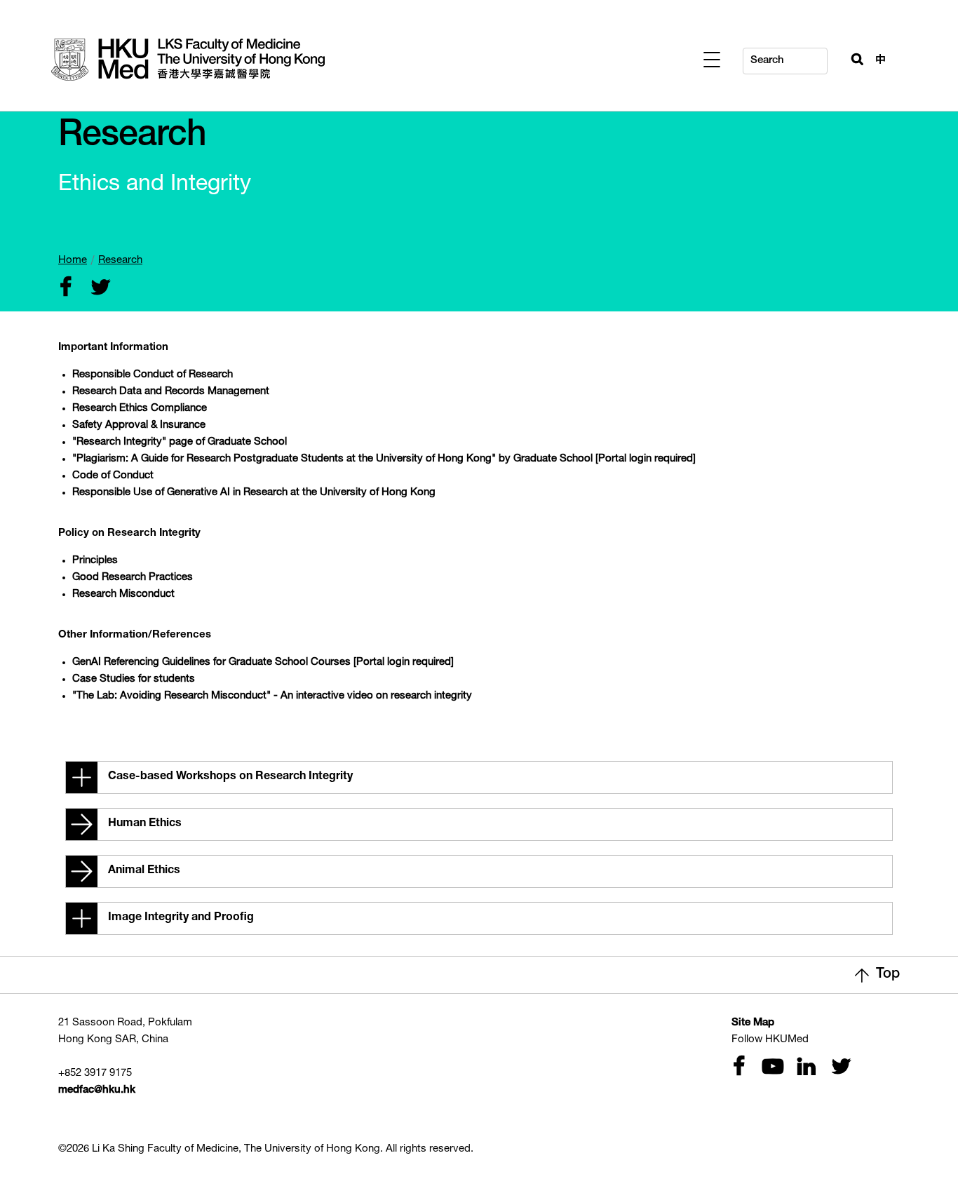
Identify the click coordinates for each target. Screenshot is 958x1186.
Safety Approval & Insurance (138, 425)
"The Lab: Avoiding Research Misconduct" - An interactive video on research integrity (272, 696)
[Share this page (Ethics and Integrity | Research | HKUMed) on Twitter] (97, 288)
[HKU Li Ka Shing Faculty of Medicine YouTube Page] (770, 1068)
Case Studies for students (133, 679)
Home (72, 260)
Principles (95, 560)
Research (120, 260)
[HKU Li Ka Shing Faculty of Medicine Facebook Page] (738, 1068)
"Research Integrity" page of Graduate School (179, 442)
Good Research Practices (132, 577)
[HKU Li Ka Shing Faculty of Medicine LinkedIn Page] (804, 1068)
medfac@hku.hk (96, 1090)
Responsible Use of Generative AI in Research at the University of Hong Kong (254, 492)
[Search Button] (851, 57)
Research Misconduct (123, 594)
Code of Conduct (113, 476)
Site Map (752, 1023)
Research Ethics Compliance (139, 408)
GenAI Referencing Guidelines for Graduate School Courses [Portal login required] (263, 662)
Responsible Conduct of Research (152, 375)
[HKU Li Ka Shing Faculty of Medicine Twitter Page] (838, 1068)
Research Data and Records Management (170, 391)
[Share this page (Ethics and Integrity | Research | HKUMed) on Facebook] (65, 288)
